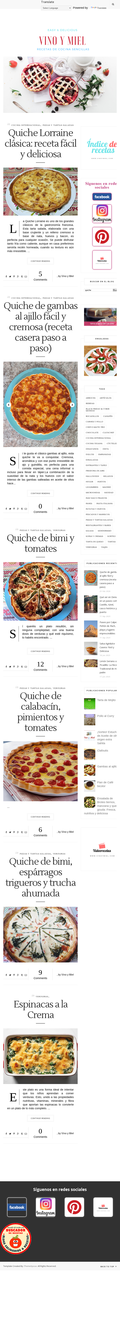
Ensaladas (92, 460)
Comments (40, 275)
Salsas (90, 531)
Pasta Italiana (104, 503)
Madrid (106, 487)
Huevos (101, 482)
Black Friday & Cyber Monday (97, 410)
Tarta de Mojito (106, 700)
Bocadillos (92, 416)
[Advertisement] (60, 1292)
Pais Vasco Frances (96, 498)
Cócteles (112, 443)
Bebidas (90, 403)
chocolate (92, 432)
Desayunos (92, 449)
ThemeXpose (30, 1266)
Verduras (59, 530)
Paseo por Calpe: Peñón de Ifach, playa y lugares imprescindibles (108, 628)
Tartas (112, 542)
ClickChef (108, 432)
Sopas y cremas (94, 536)
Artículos (105, 398)
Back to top (107, 1266)
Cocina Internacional (25, 125)
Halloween (92, 476)
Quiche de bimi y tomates (40, 543)
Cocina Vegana (94, 443)
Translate (101, 8)
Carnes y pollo (94, 422)
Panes (89, 503)
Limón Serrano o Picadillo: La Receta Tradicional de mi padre (109, 667)
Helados (108, 476)
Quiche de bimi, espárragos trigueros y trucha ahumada (40, 878)
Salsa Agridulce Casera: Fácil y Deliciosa (107, 647)
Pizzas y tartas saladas (58, 125)
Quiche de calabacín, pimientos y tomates (40, 712)
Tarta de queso (94, 542)
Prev (8, 404)
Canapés (107, 416)
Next (72, 404)
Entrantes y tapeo (96, 465)
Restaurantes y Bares (98, 525)
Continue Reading (40, 261)
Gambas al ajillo (107, 766)
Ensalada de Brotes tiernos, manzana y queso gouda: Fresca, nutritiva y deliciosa (101, 806)
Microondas (93, 493)
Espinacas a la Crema (41, 1010)
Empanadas (104, 454)
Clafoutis (102, 750)
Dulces (90, 454)
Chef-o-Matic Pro (95, 427)
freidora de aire (95, 471)
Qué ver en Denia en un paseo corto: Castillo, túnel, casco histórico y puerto (109, 605)
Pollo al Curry (105, 716)
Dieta (106, 449)
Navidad (108, 493)
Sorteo (111, 536)
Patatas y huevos (95, 509)
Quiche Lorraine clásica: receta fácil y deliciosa (40, 144)
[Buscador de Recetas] (15, 1253)
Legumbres (92, 487)
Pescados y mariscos (98, 514)
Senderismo (104, 531)
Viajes (104, 547)
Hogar (89, 482)
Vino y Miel (67, 276)
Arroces (90, 398)
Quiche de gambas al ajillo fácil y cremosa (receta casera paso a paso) (41, 327)
